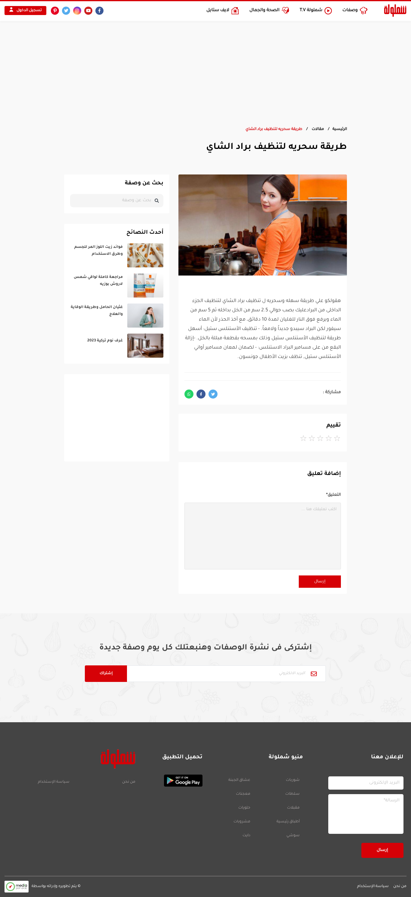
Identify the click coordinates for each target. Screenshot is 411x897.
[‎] (116, 255)
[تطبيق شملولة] (171, 780)
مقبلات (293, 808)
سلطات (292, 794)
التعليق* (333, 495)
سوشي (293, 836)
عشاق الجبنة (239, 780)
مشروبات (241, 822)
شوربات (293, 780)
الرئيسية (339, 129)
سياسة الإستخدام (54, 782)
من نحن (128, 782)
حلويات (244, 808)
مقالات (317, 129)
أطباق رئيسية (288, 822)
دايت (246, 836)
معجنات (243, 794)
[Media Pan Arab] (17, 886)
